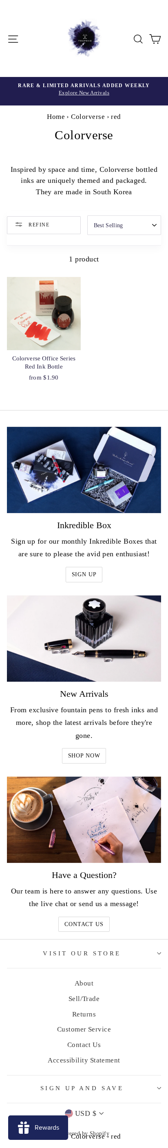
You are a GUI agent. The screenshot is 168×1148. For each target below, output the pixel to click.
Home (56, 117)
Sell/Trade (84, 999)
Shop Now (84, 756)
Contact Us (83, 924)
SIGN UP (84, 574)
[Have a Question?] (84, 820)
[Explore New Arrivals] (84, 91)
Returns (84, 1014)
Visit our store (82, 953)
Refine (38, 225)
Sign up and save (82, 1088)
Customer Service (84, 1029)
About (84, 983)
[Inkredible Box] (84, 470)
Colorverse (88, 117)
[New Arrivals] (84, 638)
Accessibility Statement (84, 1060)
